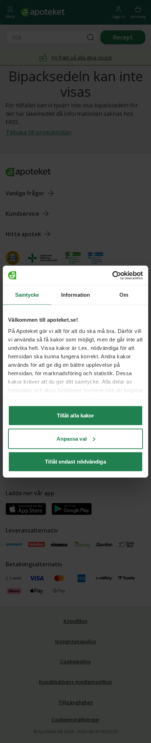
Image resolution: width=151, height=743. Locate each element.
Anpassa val (72, 438)
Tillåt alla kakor (75, 415)
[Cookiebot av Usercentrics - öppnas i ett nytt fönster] (112, 275)
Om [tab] (123, 295)
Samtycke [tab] (27, 295)
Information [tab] (75, 295)
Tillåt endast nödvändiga (75, 462)
